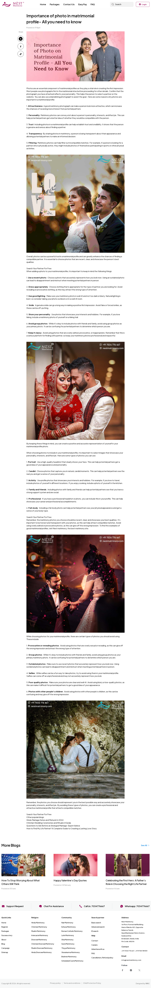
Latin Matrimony (67, 935)
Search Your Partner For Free (38, 268)
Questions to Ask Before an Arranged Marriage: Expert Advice (53, 825)
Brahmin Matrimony (68, 956)
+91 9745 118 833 (141, 951)
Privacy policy (55, 983)
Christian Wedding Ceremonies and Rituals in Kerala (48, 823)
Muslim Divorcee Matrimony (41, 948)
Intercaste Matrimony (39, 935)
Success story (6, 935)
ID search (94, 931)
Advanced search (98, 927)
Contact (94, 941)
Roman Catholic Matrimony (71, 931)
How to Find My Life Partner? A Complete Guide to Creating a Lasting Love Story (61, 828)
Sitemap (4, 952)
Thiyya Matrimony (68, 948)
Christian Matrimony (39, 927)
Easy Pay (82, 4)
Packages (54, 4)
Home (43, 4)
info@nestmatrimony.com (131, 960)
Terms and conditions (72, 983)
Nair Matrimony (67, 923)
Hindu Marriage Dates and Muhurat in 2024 (44, 820)
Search (118, 4)
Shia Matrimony (67, 939)
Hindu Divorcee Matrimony (41, 952)
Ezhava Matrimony (68, 927)
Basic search (96, 923)
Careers (94, 945)
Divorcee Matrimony (39, 939)
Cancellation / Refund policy (102, 958)
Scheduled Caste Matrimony (72, 961)
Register (4, 927)
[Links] (123, 970)
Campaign (5, 948)
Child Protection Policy (92, 983)
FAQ (93, 4)
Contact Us (69, 4)
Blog (3, 944)
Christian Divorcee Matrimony (42, 944)
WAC (148, 983)
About (3, 939)
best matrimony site (79, 528)
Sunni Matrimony (67, 944)
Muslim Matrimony (38, 931)
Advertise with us (97, 949)
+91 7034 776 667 (128, 951)
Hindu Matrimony (37, 923)
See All (144, 845)
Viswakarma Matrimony (70, 952)
